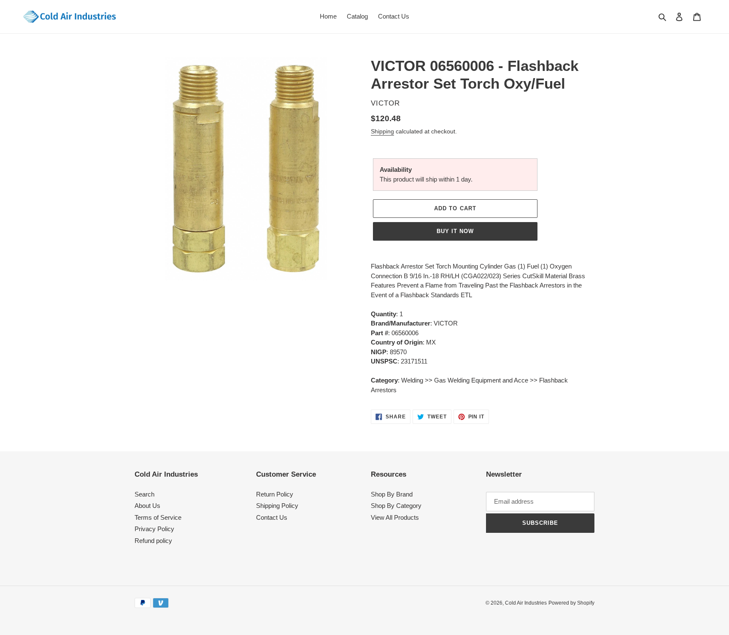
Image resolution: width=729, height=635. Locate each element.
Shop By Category (396, 505)
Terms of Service (158, 517)
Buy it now (455, 231)
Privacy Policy (154, 528)
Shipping (382, 131)
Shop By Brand (392, 494)
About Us (147, 505)
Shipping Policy (277, 505)
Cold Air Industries (526, 603)
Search (144, 494)
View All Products (395, 517)
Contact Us (271, 517)
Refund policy (153, 540)
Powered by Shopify (571, 603)
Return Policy (274, 494)
